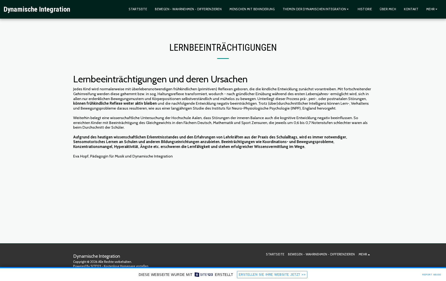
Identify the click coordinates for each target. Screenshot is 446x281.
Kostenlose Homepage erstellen (126, 266)
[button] (316, 9)
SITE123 (96, 266)
